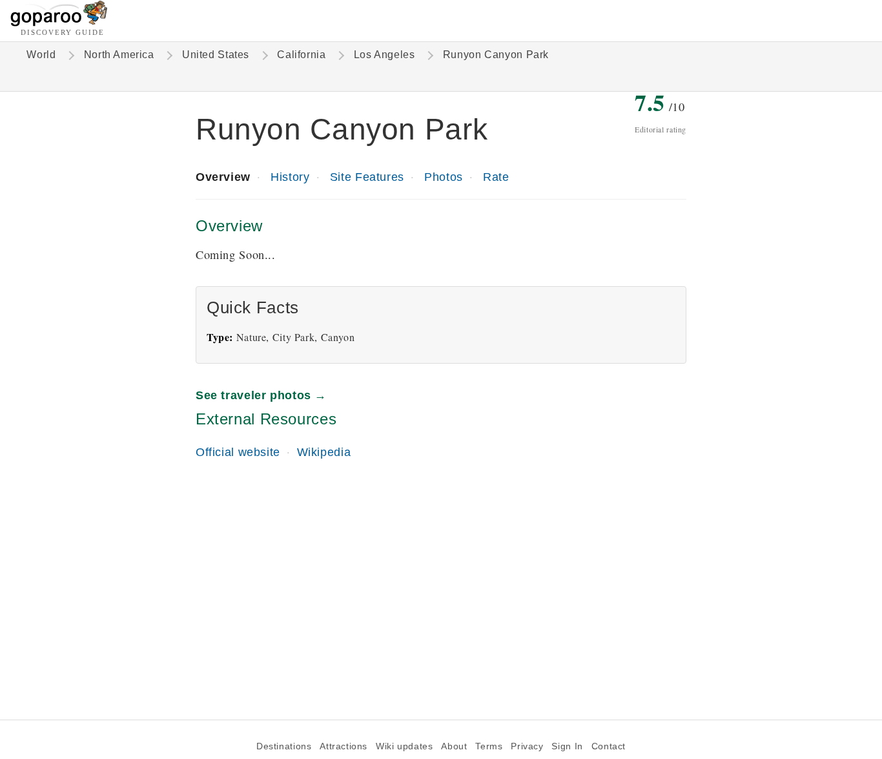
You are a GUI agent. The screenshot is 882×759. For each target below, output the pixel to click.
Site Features (367, 176)
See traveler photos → (261, 395)
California (301, 54)
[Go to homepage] (59, 23)
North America (119, 54)
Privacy (527, 746)
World (41, 54)
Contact (608, 746)
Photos (443, 176)
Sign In (566, 746)
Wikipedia (324, 452)
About (454, 746)
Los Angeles (384, 54)
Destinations (283, 746)
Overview (223, 176)
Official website (238, 452)
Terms (488, 746)
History (290, 176)
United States (215, 54)
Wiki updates (404, 746)
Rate (496, 176)
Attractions (343, 746)
